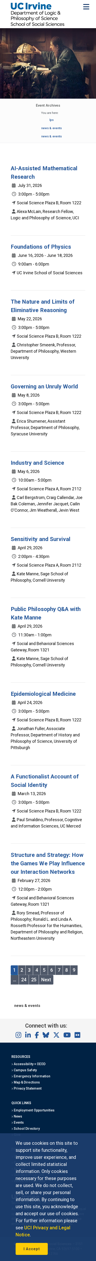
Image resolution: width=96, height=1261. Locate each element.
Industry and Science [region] (37, 463)
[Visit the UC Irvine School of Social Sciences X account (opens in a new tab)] (56, 1035)
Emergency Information (31, 1076)
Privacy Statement (27, 1088)
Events (18, 1122)
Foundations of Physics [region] (41, 247)
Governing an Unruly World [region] (44, 386)
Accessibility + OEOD (29, 1064)
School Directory (26, 1128)
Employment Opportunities (34, 1110)
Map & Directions (26, 1082)
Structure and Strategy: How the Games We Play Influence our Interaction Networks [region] (48, 863)
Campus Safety (25, 1070)
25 (33, 979)
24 (23, 979)
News (17, 1116)
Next (46, 979)
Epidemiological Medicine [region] (43, 694)
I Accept (32, 1249)
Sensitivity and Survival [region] (40, 539)
